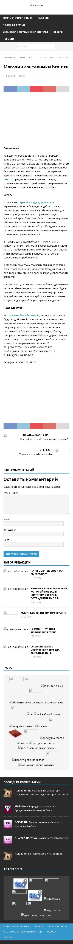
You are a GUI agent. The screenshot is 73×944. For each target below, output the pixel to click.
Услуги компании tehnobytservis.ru (49, 837)
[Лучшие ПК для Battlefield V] (29, 714)
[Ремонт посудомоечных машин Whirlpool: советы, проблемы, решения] (36, 694)
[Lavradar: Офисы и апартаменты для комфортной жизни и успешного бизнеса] (36, 883)
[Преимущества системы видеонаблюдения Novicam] (19, 895)
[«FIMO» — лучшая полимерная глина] (16, 629)
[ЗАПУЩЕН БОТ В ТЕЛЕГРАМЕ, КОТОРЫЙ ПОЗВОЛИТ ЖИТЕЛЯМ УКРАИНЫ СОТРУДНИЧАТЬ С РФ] (16, 589)
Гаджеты (43, 17)
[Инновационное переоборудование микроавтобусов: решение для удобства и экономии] (31, 734)
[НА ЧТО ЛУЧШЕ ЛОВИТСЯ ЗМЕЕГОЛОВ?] (16, 571)
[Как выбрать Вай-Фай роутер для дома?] (47, 714)
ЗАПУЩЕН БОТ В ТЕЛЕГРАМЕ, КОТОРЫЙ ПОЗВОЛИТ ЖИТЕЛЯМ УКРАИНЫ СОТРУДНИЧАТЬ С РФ (49, 593)
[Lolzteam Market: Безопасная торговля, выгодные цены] (16, 647)
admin (22, 75)
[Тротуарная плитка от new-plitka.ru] (42, 743)
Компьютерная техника (17, 17)
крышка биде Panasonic (24, 315)
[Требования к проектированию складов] (28, 760)
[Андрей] (8, 842)
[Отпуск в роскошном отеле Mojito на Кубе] (52, 910)
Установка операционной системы (25, 31)
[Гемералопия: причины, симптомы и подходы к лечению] (19, 907)
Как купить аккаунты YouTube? (45, 853)
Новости (8, 38)
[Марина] (8, 811)
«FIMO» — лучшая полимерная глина (43, 630)
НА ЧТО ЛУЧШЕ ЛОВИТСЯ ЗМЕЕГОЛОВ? (47, 572)
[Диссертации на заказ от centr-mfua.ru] (15, 734)
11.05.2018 (9, 75)
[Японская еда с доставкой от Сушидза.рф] (16, 682)
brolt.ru (8, 179)
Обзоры (58, 31)
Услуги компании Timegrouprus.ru (43, 612)
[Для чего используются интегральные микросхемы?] (36, 748)
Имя (6, 519)
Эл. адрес (9, 529)
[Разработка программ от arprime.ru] (36, 703)
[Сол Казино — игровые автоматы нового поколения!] (26, 765)
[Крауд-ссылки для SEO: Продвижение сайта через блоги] (35, 895)
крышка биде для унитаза (37, 202)
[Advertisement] (36, 121)
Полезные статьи (14, 25)
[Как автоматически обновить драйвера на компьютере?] (32, 682)
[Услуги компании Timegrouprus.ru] (11, 615)
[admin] (8, 795)
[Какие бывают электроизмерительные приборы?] (53, 756)
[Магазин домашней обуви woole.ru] (41, 726)
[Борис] (8, 827)
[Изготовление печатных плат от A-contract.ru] (18, 711)
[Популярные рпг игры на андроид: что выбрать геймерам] (52, 883)
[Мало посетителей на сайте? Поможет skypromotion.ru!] (21, 726)
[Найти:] (37, 46)
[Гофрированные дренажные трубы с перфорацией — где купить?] (52, 899)
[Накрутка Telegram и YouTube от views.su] (35, 907)
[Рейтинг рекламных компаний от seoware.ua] (22, 743)
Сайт (6, 540)
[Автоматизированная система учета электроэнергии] (52, 686)
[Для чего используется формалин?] (56, 723)
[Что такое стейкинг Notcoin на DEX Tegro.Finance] (36, 915)
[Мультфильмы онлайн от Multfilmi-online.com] (45, 765)
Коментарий (11, 492)
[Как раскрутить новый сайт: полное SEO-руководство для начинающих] (20, 883)
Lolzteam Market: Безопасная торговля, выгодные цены (45, 650)
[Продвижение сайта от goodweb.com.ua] (52, 738)
